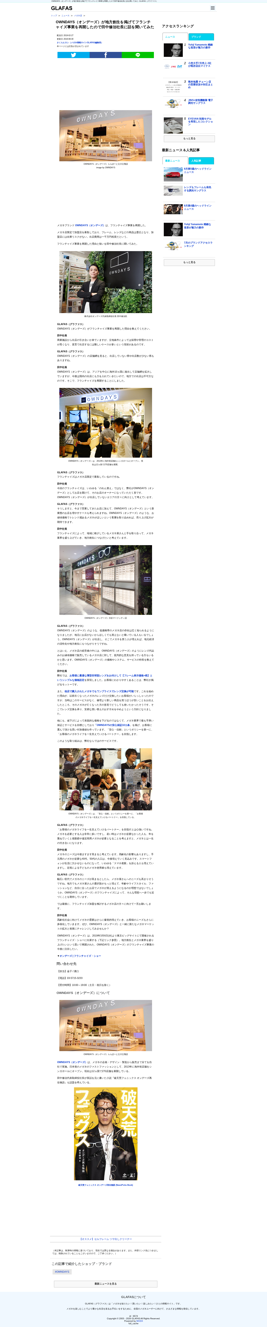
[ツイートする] (73, 55)
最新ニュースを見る (106, 1283)
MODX (139, 1321)
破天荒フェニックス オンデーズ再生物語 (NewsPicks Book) (105, 1185)
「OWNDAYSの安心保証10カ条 (112, 725)
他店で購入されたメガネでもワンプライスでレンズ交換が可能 (99, 691)
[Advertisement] (105, 84)
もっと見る (189, 138)
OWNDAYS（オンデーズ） (90, 225)
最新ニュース (172, 160)
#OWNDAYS (62, 1271)
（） (80, 42)
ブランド (196, 36)
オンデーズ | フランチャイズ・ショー (80, 956)
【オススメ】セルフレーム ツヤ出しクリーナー (105, 1239)
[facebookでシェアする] (106, 55)
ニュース (170, 36)
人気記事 (196, 160)
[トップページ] (61, 9)
